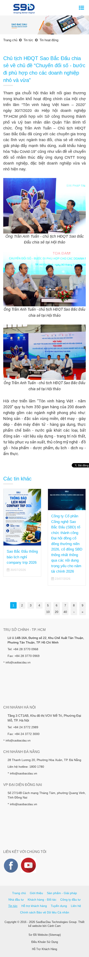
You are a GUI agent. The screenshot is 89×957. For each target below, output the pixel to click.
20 (56, 612)
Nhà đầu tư (16, 899)
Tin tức (12, 906)
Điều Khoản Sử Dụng (44, 942)
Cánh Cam (54, 926)
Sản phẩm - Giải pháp (62, 893)
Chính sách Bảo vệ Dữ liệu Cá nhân (44, 912)
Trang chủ (19, 893)
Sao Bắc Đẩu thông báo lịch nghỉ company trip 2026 (22, 557)
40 (65, 612)
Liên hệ (76, 906)
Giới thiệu (36, 893)
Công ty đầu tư (70, 899)
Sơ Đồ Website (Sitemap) (45, 934)
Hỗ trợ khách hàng (34, 906)
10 (48, 612)
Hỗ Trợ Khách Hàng (44, 949)
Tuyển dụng (59, 906)
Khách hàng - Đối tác (42, 899)
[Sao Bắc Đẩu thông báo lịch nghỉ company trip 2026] (22, 517)
